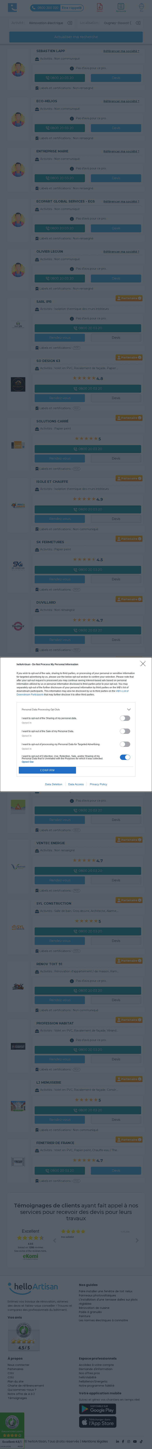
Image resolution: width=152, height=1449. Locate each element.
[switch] (125, 718)
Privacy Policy (98, 784)
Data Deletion (53, 784)
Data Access (76, 784)
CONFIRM (47, 770)
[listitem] (76, 709)
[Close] (144, 665)
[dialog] (76, 724)
